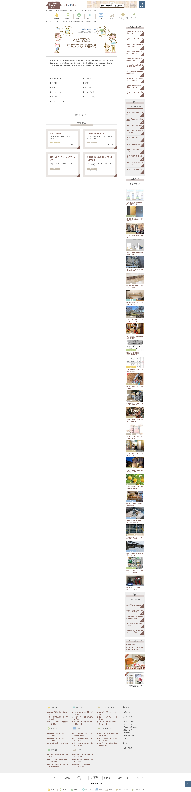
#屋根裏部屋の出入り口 (105, 171)
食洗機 (54, 83)
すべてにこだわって (59, 101)
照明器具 (88, 87)
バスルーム (56, 87)
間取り (92, 142)
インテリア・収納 (55, 142)
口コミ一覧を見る (135, 107)
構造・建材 (131, 300)
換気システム (56, 92)
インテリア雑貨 (90, 97)
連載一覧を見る (135, 184)
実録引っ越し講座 (129, 736)
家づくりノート (128, 721)
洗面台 (87, 83)
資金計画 (131, 367)
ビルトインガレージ (92, 92)
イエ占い (126, 739)
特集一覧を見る (135, 599)
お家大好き (126, 712)
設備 (131, 266)
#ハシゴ (89, 171)
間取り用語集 (127, 748)
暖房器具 (55, 97)
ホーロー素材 (56, 78)
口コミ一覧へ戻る (81, 115)
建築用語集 (126, 733)
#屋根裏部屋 (97, 171)
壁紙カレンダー (128, 730)
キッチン (88, 78)
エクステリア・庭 (131, 216)
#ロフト (92, 171)
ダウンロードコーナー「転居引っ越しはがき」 (131, 725)
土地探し (131, 350)
